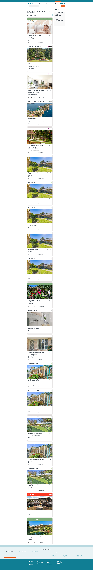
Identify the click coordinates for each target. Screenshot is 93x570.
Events (56, 3)
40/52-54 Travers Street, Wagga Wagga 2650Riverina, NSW (34, 409)
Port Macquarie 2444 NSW (54, 553)
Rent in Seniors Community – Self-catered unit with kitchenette (35, 433)
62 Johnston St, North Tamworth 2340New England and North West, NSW (33, 39)
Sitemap (48, 565)
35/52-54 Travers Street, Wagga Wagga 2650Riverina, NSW (34, 356)
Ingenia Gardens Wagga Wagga (32, 354)
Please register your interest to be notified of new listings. (36, 91)
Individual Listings (59, 562)
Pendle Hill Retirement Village (32, 147)
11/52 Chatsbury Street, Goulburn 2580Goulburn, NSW (33, 328)
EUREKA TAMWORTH (31, 37)
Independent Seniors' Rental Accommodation (36, 459)
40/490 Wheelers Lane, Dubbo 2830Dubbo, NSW (33, 251)
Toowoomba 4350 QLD (54, 556)
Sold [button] (39, 3)
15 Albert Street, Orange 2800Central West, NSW (32, 303)
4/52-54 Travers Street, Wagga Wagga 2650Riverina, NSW (34, 383)
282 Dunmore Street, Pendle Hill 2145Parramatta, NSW (33, 149)
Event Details (56, 17)
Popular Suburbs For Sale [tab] (10, 551)
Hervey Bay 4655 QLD (79, 553)
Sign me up (58, 1)
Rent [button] (37, 3)
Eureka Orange (30, 301)
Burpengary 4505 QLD (79, 555)
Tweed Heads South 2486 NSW (67, 553)
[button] (29, 27)
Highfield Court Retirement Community (33, 92)
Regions (54, 3)
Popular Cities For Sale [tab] (35, 551)
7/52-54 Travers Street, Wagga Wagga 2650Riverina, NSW (34, 487)
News (58, 3)
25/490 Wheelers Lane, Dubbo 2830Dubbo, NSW (33, 200)
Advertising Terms (49, 564)
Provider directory (39, 561)
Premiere (47, 3)
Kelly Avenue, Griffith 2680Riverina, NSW (31, 512)
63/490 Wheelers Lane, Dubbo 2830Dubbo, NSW (33, 225)
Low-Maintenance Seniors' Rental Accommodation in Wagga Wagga (34, 380)
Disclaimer (48, 563)
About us (38, 563)
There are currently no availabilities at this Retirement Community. (35, 63)
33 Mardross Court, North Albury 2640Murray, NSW (33, 539)
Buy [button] (35, 3)
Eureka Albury (30, 537)
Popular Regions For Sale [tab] (22, 551)
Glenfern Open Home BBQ (59, 20)
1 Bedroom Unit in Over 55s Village (34, 300)
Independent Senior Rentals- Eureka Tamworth (34, 35)
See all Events (59, 24)
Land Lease (50, 3)
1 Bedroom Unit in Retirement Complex (35, 536)
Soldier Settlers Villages (32, 510)
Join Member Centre (62, 3)
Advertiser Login (59, 563)
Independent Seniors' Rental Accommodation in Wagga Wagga (36, 352)
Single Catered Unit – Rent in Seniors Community (34, 173)
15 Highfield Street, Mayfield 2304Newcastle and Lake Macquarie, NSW (33, 94)
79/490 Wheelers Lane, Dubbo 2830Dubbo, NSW (33, 276)
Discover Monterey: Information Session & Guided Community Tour (59, 16)
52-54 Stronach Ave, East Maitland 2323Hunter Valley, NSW (33, 66)
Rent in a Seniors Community (33, 198)
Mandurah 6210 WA (65, 555)
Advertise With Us (59, 561)
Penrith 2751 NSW (78, 556)
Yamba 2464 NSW (65, 556)
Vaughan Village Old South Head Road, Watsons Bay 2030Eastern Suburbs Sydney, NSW (36, 121)
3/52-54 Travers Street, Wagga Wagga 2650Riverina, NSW (34, 461)
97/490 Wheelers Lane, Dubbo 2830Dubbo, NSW (33, 175)
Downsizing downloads (40, 562)
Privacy (48, 562)
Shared (45, 3)
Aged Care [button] (42, 3)
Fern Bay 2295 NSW (53, 555)
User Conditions (49, 561)
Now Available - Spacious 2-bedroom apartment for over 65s (34, 118)
